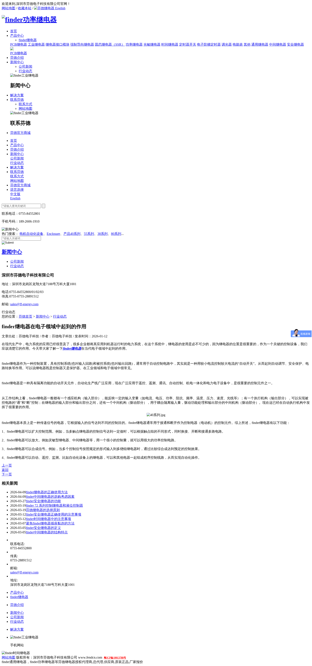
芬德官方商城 (20, 133)
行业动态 (25, 71)
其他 (247, 44)
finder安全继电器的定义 (43, 528)
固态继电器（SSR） (110, 44)
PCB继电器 (18, 44)
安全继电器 (295, 44)
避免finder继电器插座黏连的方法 (50, 523)
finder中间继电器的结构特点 (47, 532)
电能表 (238, 44)
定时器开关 (187, 44)
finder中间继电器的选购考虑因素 (50, 496)
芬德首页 (25, 316)
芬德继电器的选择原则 (43, 510)
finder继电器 (19, 597)
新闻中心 (17, 62)
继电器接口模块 (57, 44)
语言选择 (17, 189)
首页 (13, 31)
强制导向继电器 (82, 44)
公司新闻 (25, 66)
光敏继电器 (151, 44)
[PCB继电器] (12, 49)
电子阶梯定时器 (209, 44)
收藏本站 (24, 8)
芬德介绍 (17, 57)
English (59, 8)
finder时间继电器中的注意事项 (48, 519)
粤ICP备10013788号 (115, 657)
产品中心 (17, 35)
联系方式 (25, 104)
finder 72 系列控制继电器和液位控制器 (54, 505)
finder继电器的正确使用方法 (47, 492)
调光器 (227, 44)
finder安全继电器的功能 (43, 501)
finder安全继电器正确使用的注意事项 (53, 514)
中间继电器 (277, 44)
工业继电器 (36, 44)
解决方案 (17, 95)
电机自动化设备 (31, 234)
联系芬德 (17, 99)
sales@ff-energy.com (24, 304)
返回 (5, 470)
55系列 (89, 234)
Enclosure (53, 234)
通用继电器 (259, 44)
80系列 (116, 234)
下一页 (7, 474)
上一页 (7, 465)
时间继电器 (169, 44)
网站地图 (8, 8)
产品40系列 (71, 234)
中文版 (15, 194)
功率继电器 (134, 44)
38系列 (102, 234)
